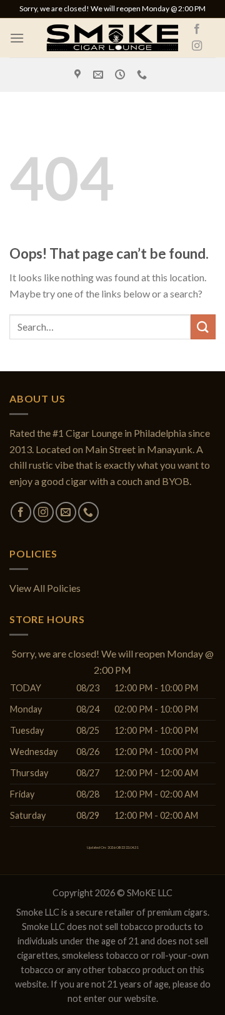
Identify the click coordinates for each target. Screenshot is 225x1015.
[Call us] (88, 512)
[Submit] (203, 326)
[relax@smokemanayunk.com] (99, 74)
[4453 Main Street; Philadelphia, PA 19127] (79, 74)
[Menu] (16, 37)
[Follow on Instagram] (197, 46)
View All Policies (45, 588)
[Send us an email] (66, 512)
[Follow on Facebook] (197, 29)
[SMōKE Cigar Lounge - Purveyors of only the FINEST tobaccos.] (112, 37)
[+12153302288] (143, 74)
